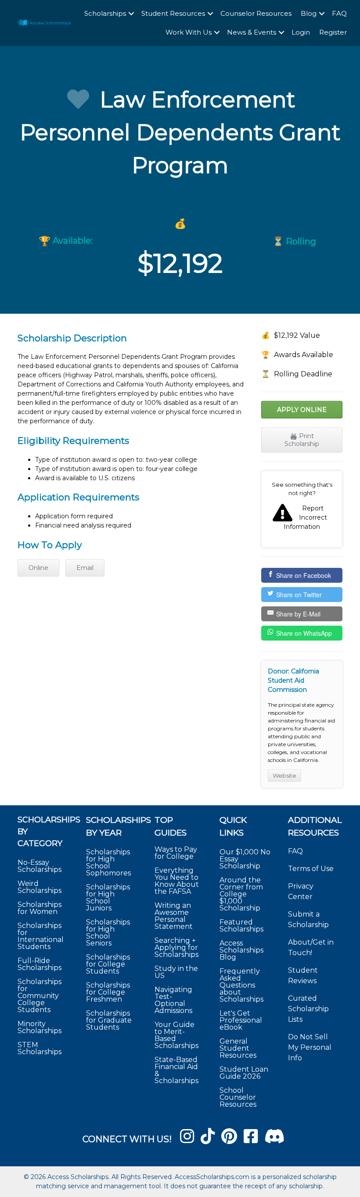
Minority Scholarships (39, 1027)
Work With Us (189, 32)
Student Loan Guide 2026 (244, 1072)
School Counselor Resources (238, 1097)
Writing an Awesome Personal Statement (174, 916)
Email (85, 568)
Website (284, 775)
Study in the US (176, 972)
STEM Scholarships (39, 1048)
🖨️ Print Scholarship (301, 440)
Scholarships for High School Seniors (108, 932)
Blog (309, 13)
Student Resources (173, 13)
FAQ (339, 13)
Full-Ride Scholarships (39, 964)
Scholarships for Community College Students (39, 995)
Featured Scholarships (242, 925)
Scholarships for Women (39, 908)
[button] (131, 13)
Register (333, 32)
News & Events (251, 32)
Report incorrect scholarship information (302, 509)
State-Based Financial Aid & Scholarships (176, 1070)
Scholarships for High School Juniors (108, 897)
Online (38, 568)
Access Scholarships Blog (241, 950)
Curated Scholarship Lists (308, 1008)
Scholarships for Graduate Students (109, 1020)
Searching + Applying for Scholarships (176, 947)
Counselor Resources (256, 13)
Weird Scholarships (39, 887)
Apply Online (302, 410)
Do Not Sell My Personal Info (309, 1047)
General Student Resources (238, 1048)
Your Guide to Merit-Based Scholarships (177, 1035)
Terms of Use (311, 868)
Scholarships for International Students (41, 936)
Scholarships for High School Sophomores (108, 862)
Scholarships (105, 13)
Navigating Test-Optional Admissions (173, 1000)
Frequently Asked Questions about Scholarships (241, 985)
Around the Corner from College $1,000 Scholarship (241, 894)
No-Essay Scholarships (39, 866)
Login (301, 32)
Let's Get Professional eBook (241, 1020)
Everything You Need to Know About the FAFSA (177, 881)
